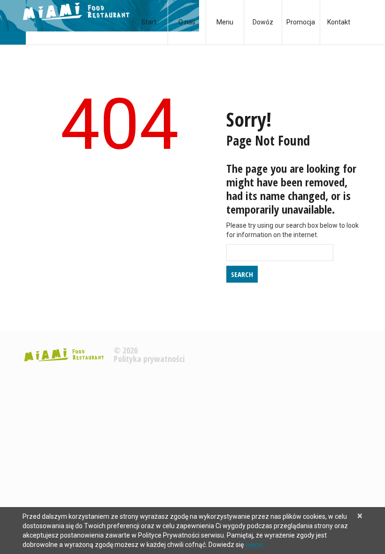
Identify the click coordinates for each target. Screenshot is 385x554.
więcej (254, 544)
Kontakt (338, 22)
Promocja (300, 22)
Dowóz (263, 22)
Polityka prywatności (149, 358)
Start (148, 22)
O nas (186, 22)
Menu (224, 22)
